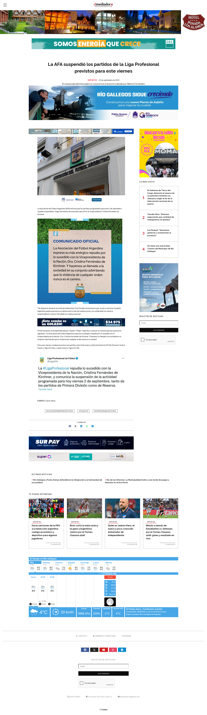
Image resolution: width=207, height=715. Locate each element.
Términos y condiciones (105, 636)
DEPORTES (92, 80)
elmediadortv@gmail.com (130, 697)
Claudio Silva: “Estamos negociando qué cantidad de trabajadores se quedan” (160, 217)
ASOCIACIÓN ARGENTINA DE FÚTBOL (59, 411)
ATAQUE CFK (83, 411)
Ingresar (127, 636)
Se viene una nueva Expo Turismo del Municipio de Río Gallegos (160, 248)
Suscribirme (159, 330)
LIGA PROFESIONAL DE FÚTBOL (105, 411)
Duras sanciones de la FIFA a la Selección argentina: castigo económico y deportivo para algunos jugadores (46, 532)
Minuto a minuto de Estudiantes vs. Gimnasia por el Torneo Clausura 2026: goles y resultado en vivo (160, 532)
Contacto (82, 636)
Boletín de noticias (151, 316)
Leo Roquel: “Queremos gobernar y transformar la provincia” (159, 233)
